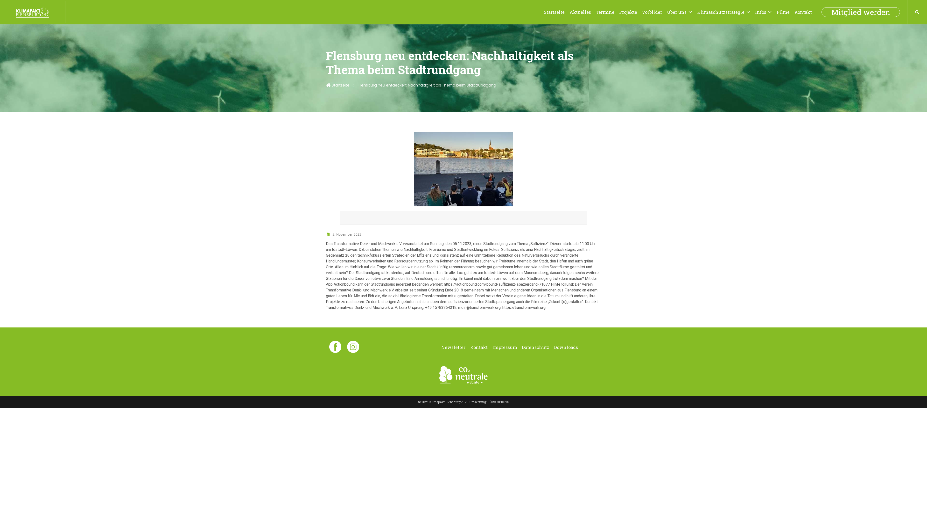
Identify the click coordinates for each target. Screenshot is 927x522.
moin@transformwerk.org (479, 307)
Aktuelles (580, 12)
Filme (783, 12)
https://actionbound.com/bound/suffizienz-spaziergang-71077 (497, 284)
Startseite (554, 12)
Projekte (628, 12)
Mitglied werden (860, 12)
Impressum (504, 347)
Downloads (566, 347)
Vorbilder (652, 12)
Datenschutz (535, 347)
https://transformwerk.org (524, 307)
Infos (760, 12)
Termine (605, 12)
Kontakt (803, 12)
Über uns (677, 12)
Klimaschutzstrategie (720, 12)
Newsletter (453, 347)
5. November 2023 (346, 234)
